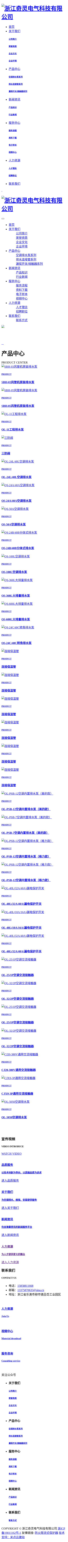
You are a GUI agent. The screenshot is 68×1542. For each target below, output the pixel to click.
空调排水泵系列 (16, 77)
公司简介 (13, 39)
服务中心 (14, 122)
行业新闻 (13, 115)
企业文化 (13, 53)
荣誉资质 (13, 46)
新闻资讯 (14, 99)
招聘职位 (13, 175)
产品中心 (14, 68)
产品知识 (13, 107)
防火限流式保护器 (46, 1532)
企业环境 (13, 61)
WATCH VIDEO (11, 1153)
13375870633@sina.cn (30, 1290)
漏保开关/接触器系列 (18, 91)
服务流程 (13, 130)
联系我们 (14, 183)
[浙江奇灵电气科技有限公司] (34, 17)
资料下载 (13, 138)
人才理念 (13, 168)
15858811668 (25, 1285)
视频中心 (13, 152)
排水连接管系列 (16, 84)
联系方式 (22, 320)
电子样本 (13, 145)
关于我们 (14, 31)
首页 (12, 26)
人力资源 (14, 160)
